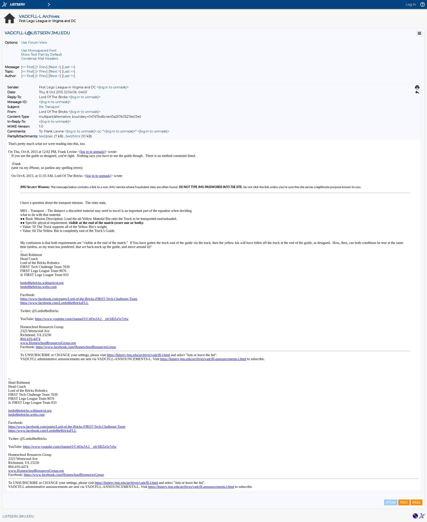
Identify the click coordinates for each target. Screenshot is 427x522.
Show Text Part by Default (41, 55)
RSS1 (404, 502)
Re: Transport (49, 107)
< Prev (41, 67)
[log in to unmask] (113, 87)
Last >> (68, 67)
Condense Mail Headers (39, 59)
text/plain (46, 136)
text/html (73, 136)
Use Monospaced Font (38, 51)
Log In (411, 4)
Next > (55, 67)
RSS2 (416, 502)
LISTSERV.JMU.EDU (18, 516)
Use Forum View (34, 43)
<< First (27, 67)
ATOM (391, 502)
